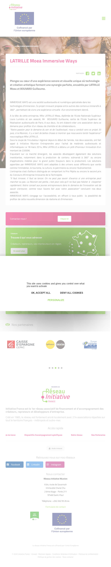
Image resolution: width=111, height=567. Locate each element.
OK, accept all (41, 293)
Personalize (56, 300)
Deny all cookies (71, 293)
